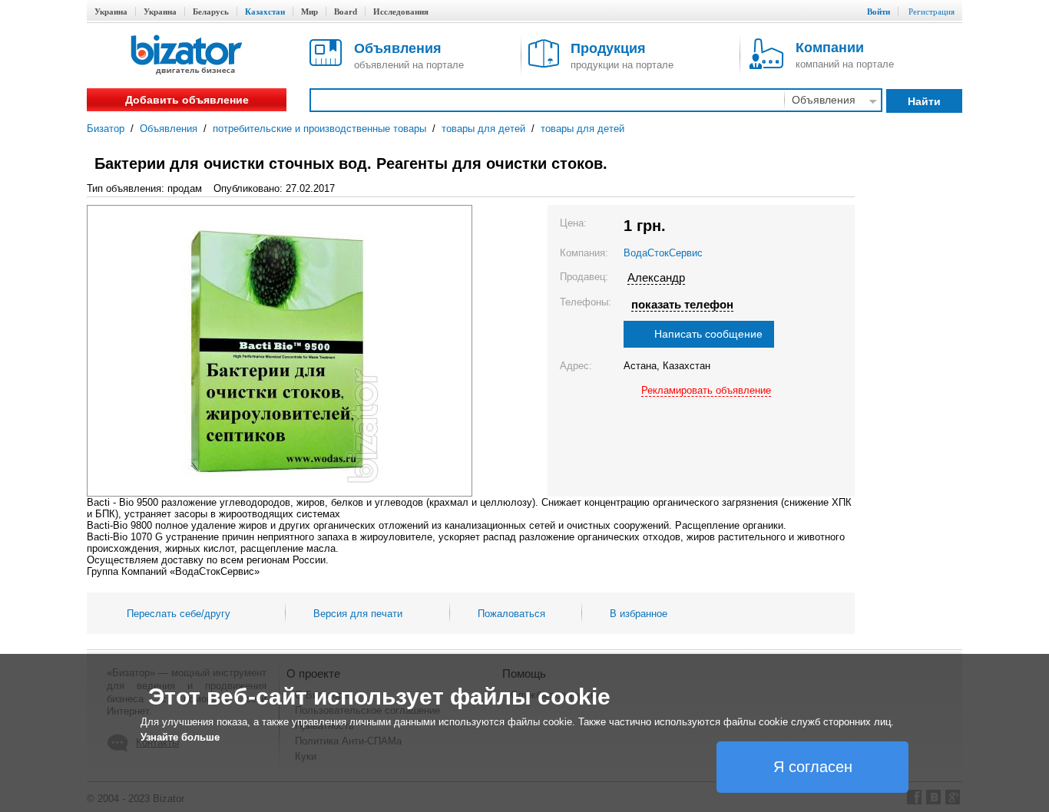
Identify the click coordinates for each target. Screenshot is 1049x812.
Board (345, 11)
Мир (309, 11)
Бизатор (105, 128)
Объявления (168, 128)
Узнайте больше (180, 737)
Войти (878, 11)
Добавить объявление (187, 100)
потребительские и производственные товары (319, 128)
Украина (110, 11)
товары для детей (483, 128)
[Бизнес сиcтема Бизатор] (186, 56)
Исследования (401, 11)
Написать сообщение (708, 334)
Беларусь (211, 11)
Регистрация (931, 11)
